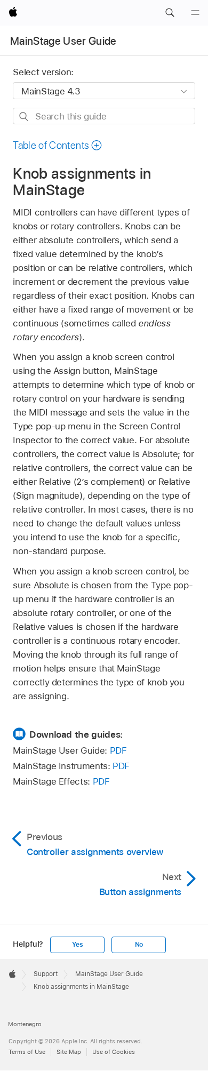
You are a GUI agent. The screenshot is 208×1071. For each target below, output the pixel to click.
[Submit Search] (24, 116)
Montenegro (25, 1024)
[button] (169, 13)
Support (46, 974)
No (139, 944)
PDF (118, 750)
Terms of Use (27, 1052)
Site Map (69, 1052)
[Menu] (195, 13)
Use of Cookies (113, 1052)
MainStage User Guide (63, 41)
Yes (77, 944)
